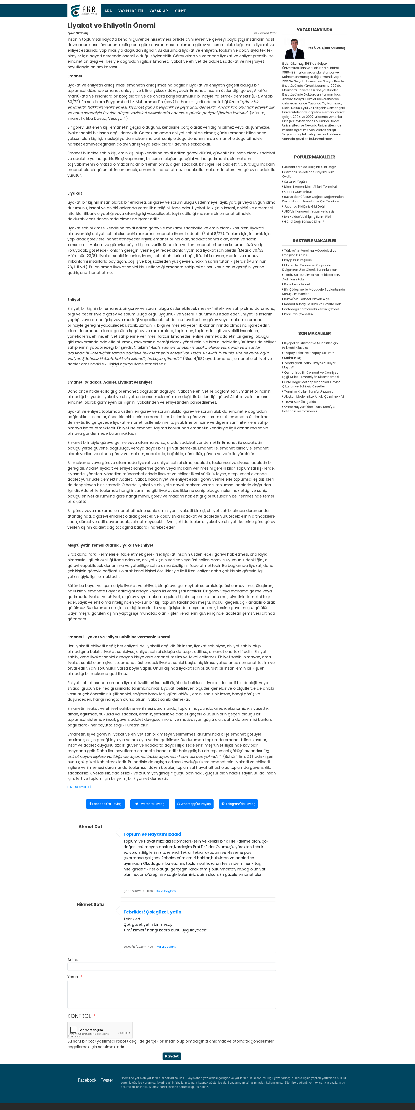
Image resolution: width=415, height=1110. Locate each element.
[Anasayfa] (84, 10)
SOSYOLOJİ (83, 787)
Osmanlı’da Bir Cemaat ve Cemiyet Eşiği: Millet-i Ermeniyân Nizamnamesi (310, 374)
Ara (108, 11)
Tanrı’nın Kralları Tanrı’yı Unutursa (309, 391)
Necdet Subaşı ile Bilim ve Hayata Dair (312, 304)
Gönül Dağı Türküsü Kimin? (304, 221)
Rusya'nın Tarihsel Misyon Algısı (307, 299)
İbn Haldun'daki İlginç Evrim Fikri (307, 216)
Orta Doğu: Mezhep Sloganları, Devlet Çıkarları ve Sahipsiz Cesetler (311, 384)
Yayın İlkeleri (130, 11)
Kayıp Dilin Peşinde (298, 260)
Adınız (72, 959)
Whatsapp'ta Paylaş (195, 804)
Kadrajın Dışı (293, 358)
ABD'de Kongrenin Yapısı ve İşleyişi (309, 211)
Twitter (107, 1080)
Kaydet (172, 1056)
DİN (69, 787)
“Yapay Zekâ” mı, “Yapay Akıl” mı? (309, 353)
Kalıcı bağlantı (166, 891)
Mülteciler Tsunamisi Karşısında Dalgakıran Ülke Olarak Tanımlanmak (309, 267)
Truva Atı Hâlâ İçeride (300, 402)
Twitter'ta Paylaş (151, 804)
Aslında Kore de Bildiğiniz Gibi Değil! (310, 167)
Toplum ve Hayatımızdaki (152, 834)
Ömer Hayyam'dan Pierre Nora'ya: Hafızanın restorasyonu (308, 409)
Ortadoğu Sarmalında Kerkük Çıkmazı (312, 309)
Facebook (87, 1080)
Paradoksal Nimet (297, 284)
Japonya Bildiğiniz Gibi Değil (304, 206)
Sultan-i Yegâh (295, 181)
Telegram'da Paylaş (240, 804)
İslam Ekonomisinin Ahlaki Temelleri (310, 186)
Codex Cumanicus (298, 192)
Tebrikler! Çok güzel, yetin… (154, 912)
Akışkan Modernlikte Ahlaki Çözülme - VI (314, 396)
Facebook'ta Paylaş (106, 804)
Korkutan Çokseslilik (298, 314)
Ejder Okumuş (77, 33)
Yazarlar (159, 11)
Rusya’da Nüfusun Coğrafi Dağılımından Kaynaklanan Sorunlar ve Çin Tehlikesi (313, 199)
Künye (180, 11)
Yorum (73, 976)
